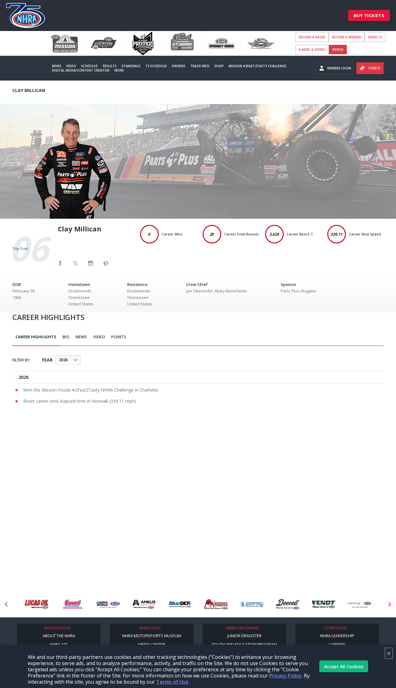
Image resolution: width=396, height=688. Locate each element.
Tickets (374, 68)
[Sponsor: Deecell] (287, 604)
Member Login (339, 68)
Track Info (199, 66)
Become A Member (346, 37)
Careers (337, 644)
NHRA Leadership (337, 635)
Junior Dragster (244, 635)
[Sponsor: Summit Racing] (72, 604)
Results (110, 66)
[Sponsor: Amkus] (144, 604)
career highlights (35, 337)
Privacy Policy (285, 675)
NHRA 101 (59, 644)
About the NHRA (59, 635)
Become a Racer (312, 37)
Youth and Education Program (244, 644)
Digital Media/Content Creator (81, 70)
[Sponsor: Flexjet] (359, 604)
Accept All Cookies (343, 666)
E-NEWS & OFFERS (312, 49)
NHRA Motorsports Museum (151, 635)
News (56, 66)
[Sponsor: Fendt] (323, 604)
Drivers (178, 66)
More (119, 70)
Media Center (151, 644)
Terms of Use (172, 681)
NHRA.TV (375, 37)
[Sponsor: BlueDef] (180, 604)
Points (118, 337)
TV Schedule (156, 66)
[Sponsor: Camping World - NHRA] (108, 604)
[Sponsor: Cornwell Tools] (252, 604)
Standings (131, 66)
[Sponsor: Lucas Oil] (36, 604)
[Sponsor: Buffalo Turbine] (216, 604)
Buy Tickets (369, 15)
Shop (219, 66)
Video (71, 66)
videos (337, 49)
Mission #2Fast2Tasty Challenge (257, 66)
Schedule (89, 66)
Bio (65, 337)
